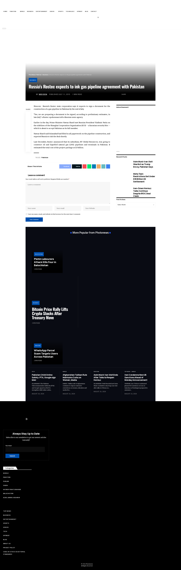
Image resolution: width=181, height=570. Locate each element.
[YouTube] (88, 17)
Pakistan (37, 345)
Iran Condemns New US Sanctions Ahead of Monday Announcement (136, 377)
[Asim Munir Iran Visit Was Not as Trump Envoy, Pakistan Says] (123, 164)
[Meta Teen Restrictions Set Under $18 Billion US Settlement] (123, 178)
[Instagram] (95, 17)
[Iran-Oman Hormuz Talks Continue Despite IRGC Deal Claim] (123, 192)
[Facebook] (82, 17)
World (65, 371)
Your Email (8, 446)
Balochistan (39, 254)
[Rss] (98, 17)
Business (33, 80)
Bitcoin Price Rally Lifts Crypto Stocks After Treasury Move (50, 313)
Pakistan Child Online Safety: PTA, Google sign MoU (44, 377)
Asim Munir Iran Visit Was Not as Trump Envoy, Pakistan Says (143, 164)
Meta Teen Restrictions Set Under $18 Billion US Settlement (144, 177)
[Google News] (91, 17)
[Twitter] (85, 17)
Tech (33, 371)
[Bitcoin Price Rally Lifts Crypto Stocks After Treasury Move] (53, 292)
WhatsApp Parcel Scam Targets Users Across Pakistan (46, 353)
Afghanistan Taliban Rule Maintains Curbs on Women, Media (75, 377)
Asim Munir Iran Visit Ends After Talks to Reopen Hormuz (106, 377)
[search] (90, 24)
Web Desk (43, 94)
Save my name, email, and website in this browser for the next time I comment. (54, 214)
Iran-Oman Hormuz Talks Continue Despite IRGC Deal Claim (142, 192)
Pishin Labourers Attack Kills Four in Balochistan (45, 262)
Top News (127, 371)
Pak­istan (44, 157)
